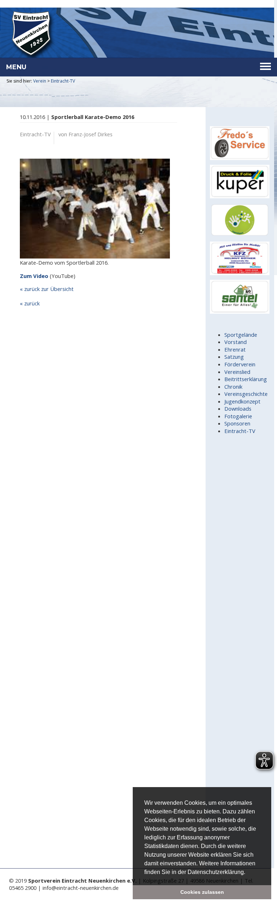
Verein (39, 81)
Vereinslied (237, 371)
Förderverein (239, 364)
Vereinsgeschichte (246, 393)
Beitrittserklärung (245, 379)
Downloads (237, 408)
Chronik (233, 386)
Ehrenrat (235, 349)
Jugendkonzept (242, 401)
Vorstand (235, 341)
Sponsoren (237, 423)
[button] (248, 872)
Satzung (234, 356)
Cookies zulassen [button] (202, 892)
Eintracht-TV (63, 81)
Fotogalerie (238, 416)
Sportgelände (240, 334)
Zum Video (34, 275)
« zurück (30, 303)
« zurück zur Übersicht (47, 288)
